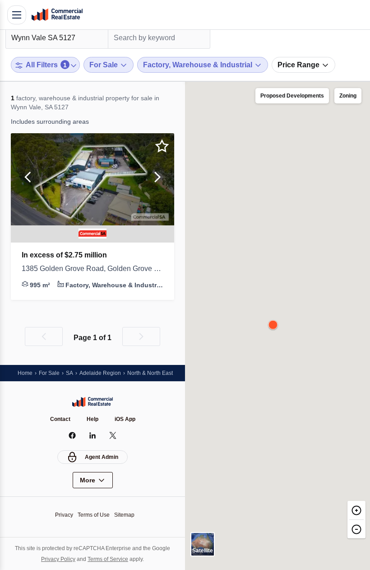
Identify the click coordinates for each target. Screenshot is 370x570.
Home (25, 373)
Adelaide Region (100, 373)
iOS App (125, 419)
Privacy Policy (58, 559)
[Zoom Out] (356, 528)
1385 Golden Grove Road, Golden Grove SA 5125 (92, 268)
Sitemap (124, 515)
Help (92, 419)
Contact (60, 419)
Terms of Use (94, 515)
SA (69, 373)
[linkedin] (93, 435)
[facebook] (72, 435)
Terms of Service (108, 559)
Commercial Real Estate (57, 14)
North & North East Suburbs (161, 373)
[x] (113, 435)
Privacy (64, 515)
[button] (28, 179)
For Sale (49, 373)
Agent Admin (101, 457)
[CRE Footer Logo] (92, 402)
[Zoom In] (356, 510)
